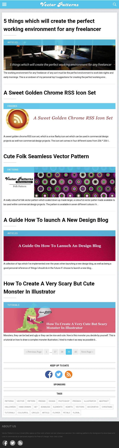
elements (57, 407)
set (35, 407)
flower (56, 413)
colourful (23, 413)
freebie (42, 401)
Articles (12, 42)
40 (75, 351)
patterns (9, 401)
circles (35, 413)
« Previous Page (34, 351)
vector (20, 401)
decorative (93, 407)
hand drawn (25, 407)
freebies (77, 401)
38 (62, 351)
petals (66, 413)
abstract (104, 401)
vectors (80, 407)
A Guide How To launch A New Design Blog (56, 220)
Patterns (12, 169)
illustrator (90, 401)
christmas (107, 407)
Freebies (12, 106)
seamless (45, 407)
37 (55, 351)
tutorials (10, 413)
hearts (69, 407)
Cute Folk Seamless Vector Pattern (46, 156)
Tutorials (13, 305)
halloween (10, 407)
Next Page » (87, 351)
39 (69, 351)
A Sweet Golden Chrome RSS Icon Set (50, 93)
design (52, 401)
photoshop (63, 401)
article (45, 413)
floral (76, 413)
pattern (31, 401)
